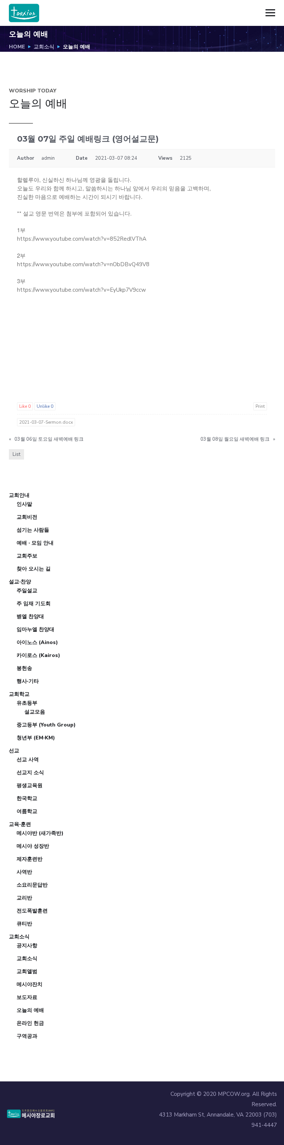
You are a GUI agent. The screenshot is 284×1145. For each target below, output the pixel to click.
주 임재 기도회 (34, 603)
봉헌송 (24, 668)
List (16, 454)
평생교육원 (30, 785)
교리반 (24, 897)
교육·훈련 (20, 824)
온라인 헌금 (30, 1023)
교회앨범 (27, 971)
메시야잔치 (30, 984)
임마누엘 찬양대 (35, 629)
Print (260, 406)
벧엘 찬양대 (30, 616)
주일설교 (27, 590)
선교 (14, 750)
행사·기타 (28, 681)
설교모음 (34, 711)
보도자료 (27, 997)
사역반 (24, 871)
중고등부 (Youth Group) (46, 724)
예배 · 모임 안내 (35, 542)
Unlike (45, 406)
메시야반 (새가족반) (40, 833)
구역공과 (27, 1036)
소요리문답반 (32, 884)
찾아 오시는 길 (34, 568)
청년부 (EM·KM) (36, 737)
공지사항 (27, 945)
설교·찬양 (20, 581)
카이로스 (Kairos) (38, 655)
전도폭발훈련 (32, 910)
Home (17, 46)
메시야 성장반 (33, 846)
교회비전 (27, 517)
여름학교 (27, 811)
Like (25, 406)
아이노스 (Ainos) (37, 642)
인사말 (24, 504)
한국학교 (27, 798)
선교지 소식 (30, 772)
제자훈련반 (30, 859)
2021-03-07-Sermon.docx (46, 422)
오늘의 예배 (30, 1010)
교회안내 (19, 495)
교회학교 (19, 694)
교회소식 (44, 46)
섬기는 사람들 (33, 529)
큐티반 (24, 923)
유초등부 (27, 703)
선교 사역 (28, 759)
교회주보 (27, 555)
